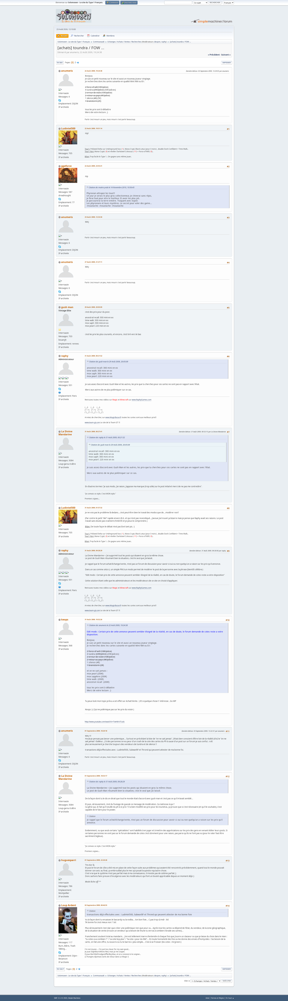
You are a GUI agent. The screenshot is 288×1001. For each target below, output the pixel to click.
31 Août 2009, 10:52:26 (93, 619)
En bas (60, 62)
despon (157, 41)
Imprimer (226, 62)
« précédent (214, 54)
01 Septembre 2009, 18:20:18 (96, 731)
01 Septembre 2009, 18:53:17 (96, 776)
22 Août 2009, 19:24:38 (93, 71)
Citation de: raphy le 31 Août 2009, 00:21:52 (107, 437)
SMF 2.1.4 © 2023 (60, 998)
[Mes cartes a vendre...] (59, 392)
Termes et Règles (217, 998)
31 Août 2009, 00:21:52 (93, 356)
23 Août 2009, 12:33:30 (93, 217)
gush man (67, 307)
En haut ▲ (230, 998)
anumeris (67, 70)
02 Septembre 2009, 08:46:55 (96, 905)
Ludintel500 (68, 128)
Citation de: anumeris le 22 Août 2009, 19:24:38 (108, 625)
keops (64, 619)
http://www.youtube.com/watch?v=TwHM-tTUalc (105, 721)
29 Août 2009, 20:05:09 (93, 307)
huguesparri (68, 860)
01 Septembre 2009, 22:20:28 (96, 860)
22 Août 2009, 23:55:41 (93, 166)
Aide (207, 998)
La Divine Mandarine (65, 433)
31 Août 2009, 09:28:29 (93, 550)
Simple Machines (74, 998)
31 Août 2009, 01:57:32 (93, 507)
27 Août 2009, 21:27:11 (93, 262)
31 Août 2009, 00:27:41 (93, 431)
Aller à (187, 980)
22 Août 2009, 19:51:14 (93, 128)
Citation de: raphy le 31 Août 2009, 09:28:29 (107, 781)
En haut (60, 969)
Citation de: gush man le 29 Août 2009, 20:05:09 (108, 361)
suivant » (226, 54)
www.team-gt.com (92, 422)
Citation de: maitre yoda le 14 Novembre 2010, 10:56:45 (111, 187)
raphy (163, 41)
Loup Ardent (68, 905)
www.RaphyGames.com (141, 399)
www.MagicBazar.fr (113, 417)
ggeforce (66, 166)
